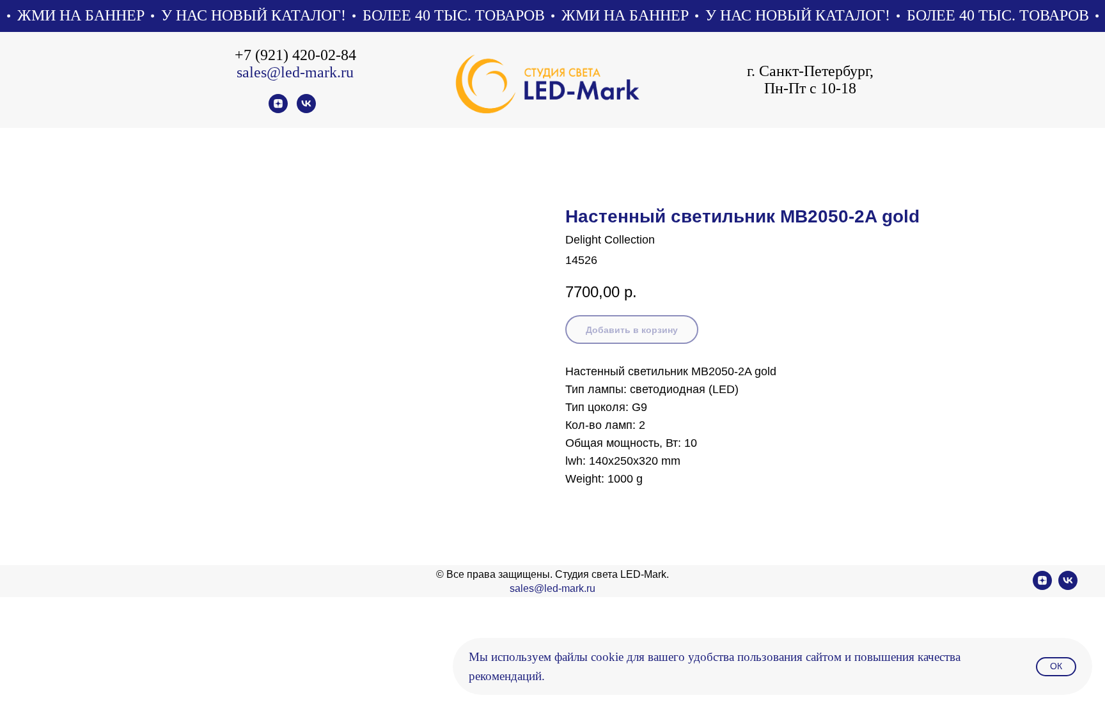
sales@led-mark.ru (295, 72)
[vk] (306, 109)
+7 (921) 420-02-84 (295, 55)
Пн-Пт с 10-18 (810, 88)
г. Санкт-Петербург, (810, 71)
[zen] (278, 109)
